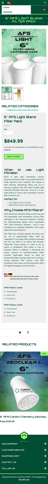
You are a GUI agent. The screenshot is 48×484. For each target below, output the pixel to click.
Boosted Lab (24, 480)
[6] (24, 57)
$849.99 (13, 141)
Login (6, 7)
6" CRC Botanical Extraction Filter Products (22, 110)
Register (7, 12)
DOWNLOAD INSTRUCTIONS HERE (24, 279)
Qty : (5, 129)
